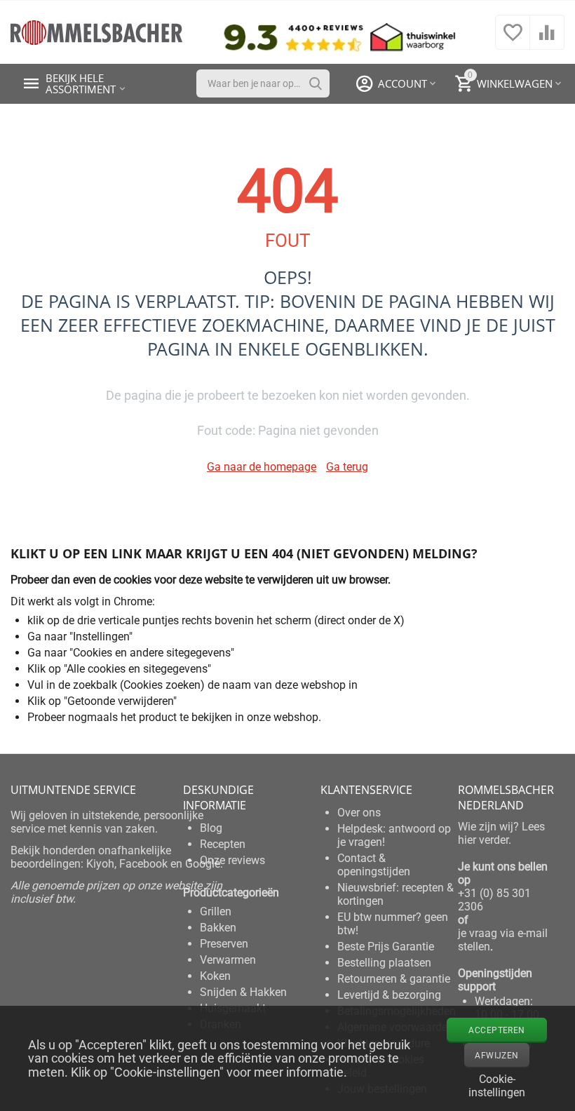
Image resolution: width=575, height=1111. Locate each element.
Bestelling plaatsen (384, 962)
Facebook (143, 863)
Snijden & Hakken (243, 992)
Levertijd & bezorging (389, 995)
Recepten (222, 844)
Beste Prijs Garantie (385, 946)
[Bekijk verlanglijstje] (512, 39)
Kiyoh (100, 863)
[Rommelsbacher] (96, 31)
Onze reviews (232, 860)
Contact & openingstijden (373, 864)
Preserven (224, 943)
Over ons (359, 812)
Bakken (218, 927)
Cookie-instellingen (496, 1084)
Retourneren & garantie (393, 978)
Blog (211, 828)
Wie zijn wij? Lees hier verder (501, 833)
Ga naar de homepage (261, 466)
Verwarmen (228, 960)
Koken (215, 976)
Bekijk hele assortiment (81, 83)
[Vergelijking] (547, 39)
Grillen (215, 911)
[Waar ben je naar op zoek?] (316, 83)
